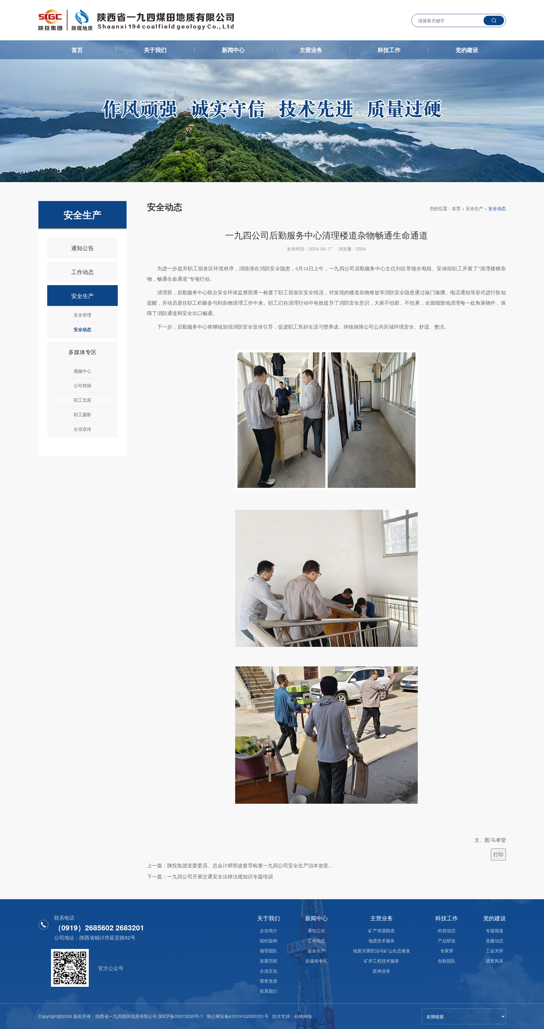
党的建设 (467, 50)
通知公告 (82, 248)
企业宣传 (82, 429)
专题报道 (494, 930)
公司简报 (82, 385)
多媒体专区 (82, 352)
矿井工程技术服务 (381, 960)
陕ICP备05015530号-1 (180, 1016)
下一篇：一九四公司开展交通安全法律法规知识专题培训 (210, 876)
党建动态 (494, 940)
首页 (77, 50)
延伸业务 (381, 971)
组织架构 (268, 940)
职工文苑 (82, 400)
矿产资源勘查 (381, 930)
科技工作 (389, 50)
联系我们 (268, 991)
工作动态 (82, 271)
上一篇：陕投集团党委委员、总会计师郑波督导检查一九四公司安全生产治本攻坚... (239, 865)
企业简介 (268, 930)
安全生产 (82, 295)
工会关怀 (494, 950)
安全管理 (82, 315)
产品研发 (447, 940)
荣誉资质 (268, 981)
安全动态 (82, 329)
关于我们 (155, 50)
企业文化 (268, 971)
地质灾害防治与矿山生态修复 (381, 950)
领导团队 (268, 950)
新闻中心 (233, 50)
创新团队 (447, 960)
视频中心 (82, 371)
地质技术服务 (381, 940)
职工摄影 (82, 414)
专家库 (446, 950)
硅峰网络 (303, 1016)
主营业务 (311, 50)
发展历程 (268, 960)
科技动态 (447, 930)
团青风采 (494, 960)
